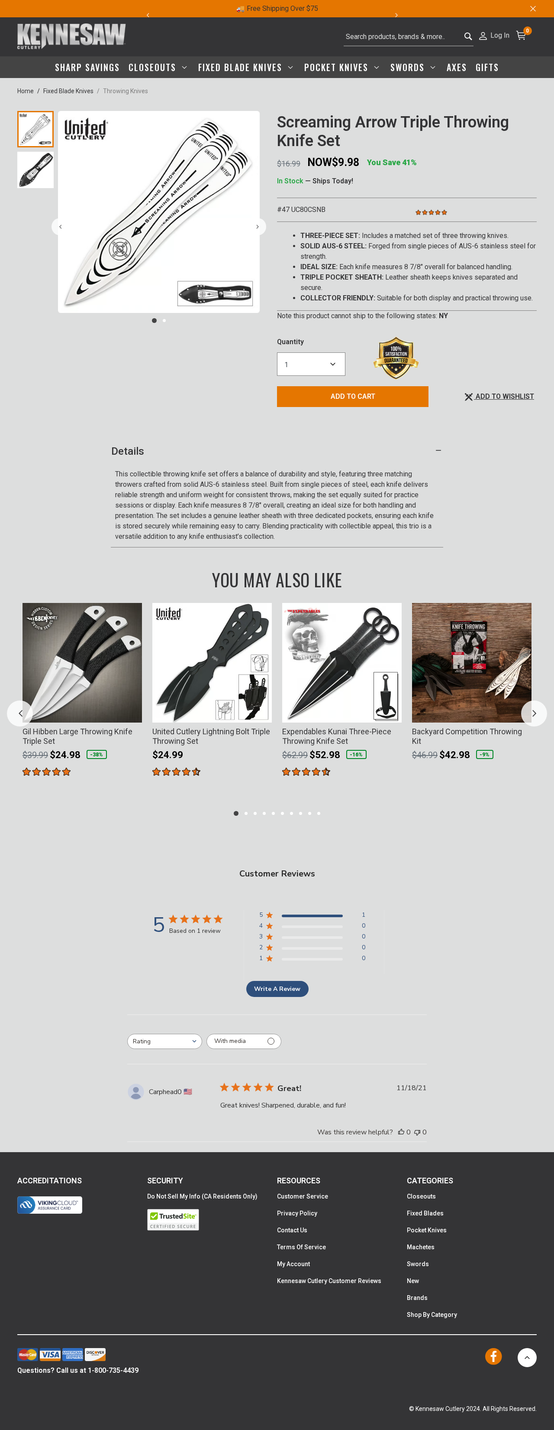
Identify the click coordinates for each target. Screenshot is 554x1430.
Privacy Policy (297, 1213)
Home (25, 91)
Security (165, 1180)
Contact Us (292, 1230)
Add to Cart (353, 396)
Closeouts (421, 1196)
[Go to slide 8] (300, 813)
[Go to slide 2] (164, 320)
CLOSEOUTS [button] (154, 67)
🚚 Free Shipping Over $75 (277, 8)
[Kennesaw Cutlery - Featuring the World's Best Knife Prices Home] (71, 36)
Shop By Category (432, 1314)
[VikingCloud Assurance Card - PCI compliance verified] (49, 1205)
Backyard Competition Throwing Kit (467, 736)
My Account (293, 1264)
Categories (430, 1180)
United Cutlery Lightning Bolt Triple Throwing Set (211, 736)
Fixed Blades (425, 1213)
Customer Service (302, 1196)
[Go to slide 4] (264, 813)
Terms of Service (301, 1247)
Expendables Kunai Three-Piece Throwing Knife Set (336, 736)
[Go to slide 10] (318, 813)
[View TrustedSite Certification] (212, 1220)
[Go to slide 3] (255, 813)
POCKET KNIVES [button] (337, 67)
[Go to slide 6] (282, 813)
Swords (418, 1264)
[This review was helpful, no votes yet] (401, 1132)
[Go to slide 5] (273, 813)
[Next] (401, 15)
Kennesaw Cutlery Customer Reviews (329, 1280)
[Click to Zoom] (159, 212)
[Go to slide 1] (154, 320)
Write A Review (277, 989)
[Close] (532, 8)
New (413, 1280)
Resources (298, 1180)
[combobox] (408, 36)
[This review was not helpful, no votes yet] (417, 1132)
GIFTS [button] (487, 67)
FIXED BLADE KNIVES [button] (241, 67)
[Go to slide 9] (309, 813)
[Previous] (148, 15)
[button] (493, 35)
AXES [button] (457, 67)
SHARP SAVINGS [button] (87, 67)
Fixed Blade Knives (68, 91)
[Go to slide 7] (291, 813)
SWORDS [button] (409, 67)
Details (127, 451)
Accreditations (49, 1180)
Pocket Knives (427, 1230)
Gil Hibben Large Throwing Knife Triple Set (77, 736)
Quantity (290, 342)
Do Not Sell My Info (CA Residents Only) (202, 1196)
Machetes (421, 1247)
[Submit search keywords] (468, 37)
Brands (417, 1297)
